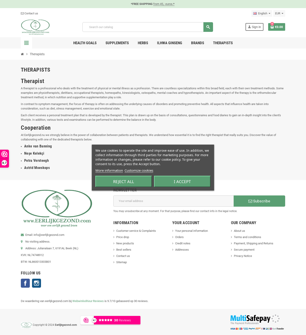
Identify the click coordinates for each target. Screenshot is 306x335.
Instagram (36, 283)
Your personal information (191, 230)
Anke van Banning (38, 146)
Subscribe (261, 201)
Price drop (122, 237)
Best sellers (123, 249)
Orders (179, 237)
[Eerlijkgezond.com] (35, 26)
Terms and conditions (247, 237)
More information (109, 170)
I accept (182, 181)
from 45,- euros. (164, 4)
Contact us (31, 13)
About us (239, 230)
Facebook (25, 283)
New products (125, 243)
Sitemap (121, 262)
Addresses (182, 249)
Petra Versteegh (36, 160)
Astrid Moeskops (37, 168)
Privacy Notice (243, 256)
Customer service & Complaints (136, 230)
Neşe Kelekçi (34, 153)
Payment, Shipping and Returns (253, 243)
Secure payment (244, 249)
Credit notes (182, 243)
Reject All (123, 181)
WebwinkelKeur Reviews (88, 301)
